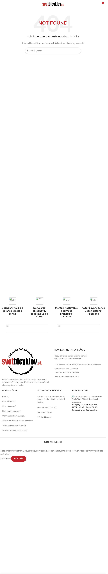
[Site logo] (53, 4)
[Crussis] (27, 329)
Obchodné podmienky (12, 411)
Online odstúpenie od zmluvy (15, 430)
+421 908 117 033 (71, 372)
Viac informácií (5, 458)
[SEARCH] (78, 51)
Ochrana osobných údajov (13, 416)
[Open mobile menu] (3, 4)
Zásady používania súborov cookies (17, 420)
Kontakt (5, 396)
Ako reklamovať (9, 406)
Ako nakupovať (8, 401)
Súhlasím (18, 458)
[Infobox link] (93, 306)
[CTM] (79, 329)
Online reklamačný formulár (14, 425)
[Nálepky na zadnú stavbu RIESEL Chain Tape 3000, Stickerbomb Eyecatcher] (88, 399)
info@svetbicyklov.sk (70, 376)
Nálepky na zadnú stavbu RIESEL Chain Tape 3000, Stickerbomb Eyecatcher (85, 407)
